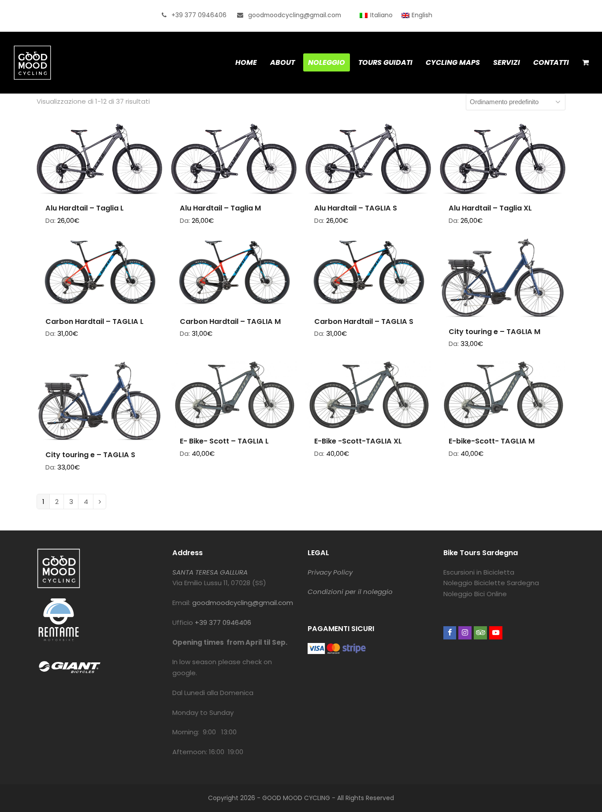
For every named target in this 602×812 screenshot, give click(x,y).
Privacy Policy (330, 572)
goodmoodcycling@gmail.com (242, 602)
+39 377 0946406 (223, 622)
